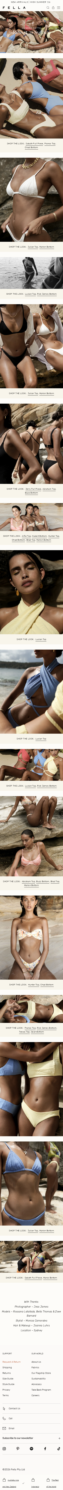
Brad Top (30, 540)
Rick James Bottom (47, 294)
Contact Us (14, 1408)
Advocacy (36, 1384)
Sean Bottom (37, 1032)
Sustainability (38, 1378)
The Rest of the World (52, 1483)
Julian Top (33, 247)
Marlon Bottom (46, 247)
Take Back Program (41, 1389)
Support (7, 1353)
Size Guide (7, 1378)
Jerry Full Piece (33, 489)
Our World (37, 1353)
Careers (35, 1395)
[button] (58, 7)
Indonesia (35, 1487)
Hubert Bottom (39, 536)
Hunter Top (53, 536)
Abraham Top (49, 489)
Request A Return (11, 1362)
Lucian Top (30, 294)
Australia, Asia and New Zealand (10, 1483)
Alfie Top (26, 536)
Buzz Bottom (31, 493)
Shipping (7, 1367)
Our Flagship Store (41, 1373)
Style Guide (8, 1384)
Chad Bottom (31, 147)
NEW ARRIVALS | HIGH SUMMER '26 (30, 2)
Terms (5, 1395)
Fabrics (35, 1367)
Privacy (6, 1389)
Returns (6, 1373)
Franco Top (49, 143)
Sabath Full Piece (34, 143)
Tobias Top (24, 1032)
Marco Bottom (50, 1277)
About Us (36, 1362)
